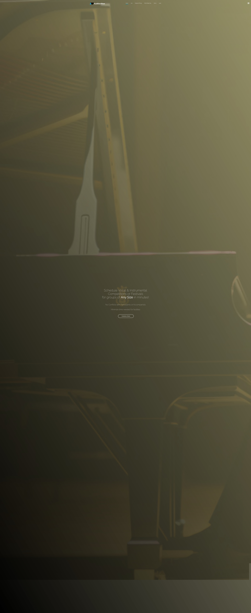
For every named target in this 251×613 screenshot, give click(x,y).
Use (131, 3)
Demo (155, 3)
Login (160, 3)
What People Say (147, 3)
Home (127, 3)
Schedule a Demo (126, 316)
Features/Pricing (138, 3)
